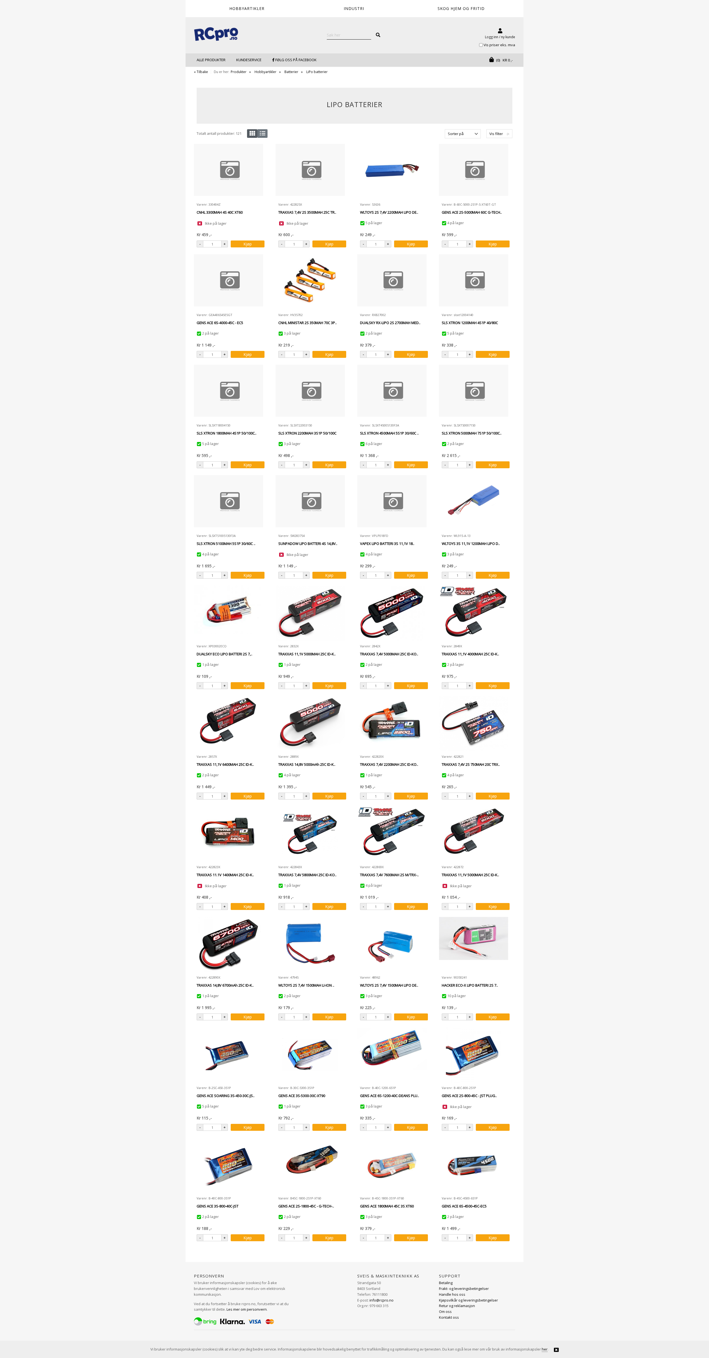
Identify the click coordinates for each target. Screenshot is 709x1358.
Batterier (291, 71)
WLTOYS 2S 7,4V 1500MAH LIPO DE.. (389, 985)
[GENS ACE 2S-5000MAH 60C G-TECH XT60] (473, 171)
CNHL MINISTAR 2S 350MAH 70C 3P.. (307, 322)
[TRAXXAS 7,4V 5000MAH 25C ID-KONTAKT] (392, 613)
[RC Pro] (216, 34)
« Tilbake (201, 72)
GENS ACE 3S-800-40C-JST (217, 1206)
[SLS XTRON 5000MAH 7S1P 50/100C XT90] (473, 392)
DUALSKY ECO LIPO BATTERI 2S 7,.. (224, 653)
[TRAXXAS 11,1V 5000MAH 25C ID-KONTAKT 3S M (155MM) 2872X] (473, 834)
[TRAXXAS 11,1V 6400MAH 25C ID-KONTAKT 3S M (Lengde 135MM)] (228, 723)
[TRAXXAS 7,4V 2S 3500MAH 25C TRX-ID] (310, 171)
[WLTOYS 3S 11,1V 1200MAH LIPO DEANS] (473, 503)
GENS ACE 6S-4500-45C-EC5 (464, 1206)
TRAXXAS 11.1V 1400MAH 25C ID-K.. (225, 874)
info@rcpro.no (381, 1300)
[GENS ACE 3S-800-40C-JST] (228, 1165)
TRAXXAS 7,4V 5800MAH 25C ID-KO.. (307, 874)
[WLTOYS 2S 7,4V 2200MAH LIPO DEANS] (392, 171)
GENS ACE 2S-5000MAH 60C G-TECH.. (472, 212)
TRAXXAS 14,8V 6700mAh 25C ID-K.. (225, 985)
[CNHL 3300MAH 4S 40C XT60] (228, 171)
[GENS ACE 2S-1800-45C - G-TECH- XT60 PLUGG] (310, 1165)
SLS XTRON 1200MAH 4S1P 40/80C (470, 322)
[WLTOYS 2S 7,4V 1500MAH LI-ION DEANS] (310, 944)
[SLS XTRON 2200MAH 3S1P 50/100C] (310, 392)
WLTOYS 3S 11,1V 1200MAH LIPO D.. (471, 543)
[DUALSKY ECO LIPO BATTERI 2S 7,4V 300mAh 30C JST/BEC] (228, 613)
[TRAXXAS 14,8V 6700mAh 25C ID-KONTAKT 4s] (228, 944)
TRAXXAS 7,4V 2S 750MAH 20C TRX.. (471, 764)
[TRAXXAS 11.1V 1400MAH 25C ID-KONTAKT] (228, 834)
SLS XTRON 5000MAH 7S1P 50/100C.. (472, 433)
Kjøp (247, 244)
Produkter (238, 71)
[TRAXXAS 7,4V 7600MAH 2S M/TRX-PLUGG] (392, 834)
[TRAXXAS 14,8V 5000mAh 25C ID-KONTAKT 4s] (310, 723)
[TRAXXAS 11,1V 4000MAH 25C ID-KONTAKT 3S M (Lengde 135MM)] (473, 613)
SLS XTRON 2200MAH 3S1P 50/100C (307, 433)
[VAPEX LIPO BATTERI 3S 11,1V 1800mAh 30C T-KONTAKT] (392, 503)
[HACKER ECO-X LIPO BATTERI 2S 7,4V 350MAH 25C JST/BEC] (473, 944)
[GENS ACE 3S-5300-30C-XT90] (310, 1055)
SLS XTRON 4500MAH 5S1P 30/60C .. (389, 433)
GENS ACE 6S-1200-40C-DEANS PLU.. (389, 1095)
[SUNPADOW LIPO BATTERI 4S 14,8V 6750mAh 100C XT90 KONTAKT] (310, 503)
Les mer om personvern (247, 1309)
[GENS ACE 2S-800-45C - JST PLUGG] (473, 1055)
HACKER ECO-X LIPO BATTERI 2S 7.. (470, 985)
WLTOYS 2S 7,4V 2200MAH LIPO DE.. (389, 212)
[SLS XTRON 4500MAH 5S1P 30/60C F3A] (392, 392)
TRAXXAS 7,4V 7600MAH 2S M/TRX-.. (389, 874)
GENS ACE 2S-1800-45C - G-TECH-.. (306, 1206)
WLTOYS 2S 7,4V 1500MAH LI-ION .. (306, 985)
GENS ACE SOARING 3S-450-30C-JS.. (226, 1095)
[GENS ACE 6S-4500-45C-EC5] (473, 1165)
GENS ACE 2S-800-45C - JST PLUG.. (469, 1095)
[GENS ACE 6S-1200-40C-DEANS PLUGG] (392, 1055)
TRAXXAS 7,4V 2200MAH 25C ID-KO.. (389, 764)
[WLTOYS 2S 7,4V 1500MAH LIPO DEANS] (392, 944)
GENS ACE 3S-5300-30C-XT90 (301, 1095)
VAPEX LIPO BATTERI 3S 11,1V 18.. (387, 543)
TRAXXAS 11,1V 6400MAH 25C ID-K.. (225, 764)
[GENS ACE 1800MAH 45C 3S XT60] (392, 1165)
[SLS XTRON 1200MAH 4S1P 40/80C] (473, 282)
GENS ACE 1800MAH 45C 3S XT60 (387, 1206)
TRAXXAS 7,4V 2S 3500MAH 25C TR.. (307, 212)
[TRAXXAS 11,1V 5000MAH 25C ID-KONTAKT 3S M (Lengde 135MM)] (310, 613)
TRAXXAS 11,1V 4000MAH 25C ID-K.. (470, 653)
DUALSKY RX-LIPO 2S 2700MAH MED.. (390, 322)
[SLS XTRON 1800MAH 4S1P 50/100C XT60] (228, 392)
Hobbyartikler (265, 71)
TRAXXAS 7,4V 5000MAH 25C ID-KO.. (389, 653)
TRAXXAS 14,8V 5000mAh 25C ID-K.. (306, 764)
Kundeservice (248, 59)
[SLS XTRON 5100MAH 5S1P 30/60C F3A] (228, 503)
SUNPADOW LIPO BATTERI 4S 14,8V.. (307, 543)
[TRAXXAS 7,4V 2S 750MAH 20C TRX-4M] (473, 723)
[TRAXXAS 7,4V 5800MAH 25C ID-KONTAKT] (310, 834)
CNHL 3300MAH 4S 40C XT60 (220, 212)
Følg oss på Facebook (295, 59)
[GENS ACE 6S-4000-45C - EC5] (228, 282)
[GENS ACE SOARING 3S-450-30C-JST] (228, 1055)
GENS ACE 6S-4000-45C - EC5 (220, 322)
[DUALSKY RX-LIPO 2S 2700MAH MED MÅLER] (392, 282)
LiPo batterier (317, 71)
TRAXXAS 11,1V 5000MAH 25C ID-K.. (307, 653)
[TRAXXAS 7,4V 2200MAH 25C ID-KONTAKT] (392, 723)
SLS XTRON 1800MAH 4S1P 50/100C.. (226, 433)
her (545, 1349)
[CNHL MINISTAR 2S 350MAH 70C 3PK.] (310, 282)
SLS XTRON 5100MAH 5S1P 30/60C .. (226, 543)
